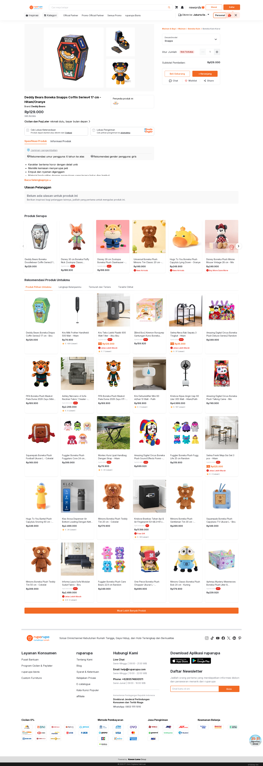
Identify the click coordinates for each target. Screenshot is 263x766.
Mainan (182, 29)
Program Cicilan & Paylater (37, 665)
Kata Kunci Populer (87, 690)
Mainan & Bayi (169, 29)
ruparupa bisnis (30, 671)
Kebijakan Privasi (86, 677)
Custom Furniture (31, 677)
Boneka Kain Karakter (213, 29)
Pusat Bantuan (30, 659)
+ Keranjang (205, 73)
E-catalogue (83, 684)
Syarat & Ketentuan (87, 671)
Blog (79, 665)
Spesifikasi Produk (35, 141)
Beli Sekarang (177, 73)
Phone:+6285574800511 (128, 679)
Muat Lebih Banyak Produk (131, 610)
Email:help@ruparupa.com (129, 669)
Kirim (229, 689)
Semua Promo (114, 15)
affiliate (80, 696)
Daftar (232, 7)
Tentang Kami (84, 659)
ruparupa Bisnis (133, 15)
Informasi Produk (60, 141)
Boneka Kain (194, 29)
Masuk (214, 7)
